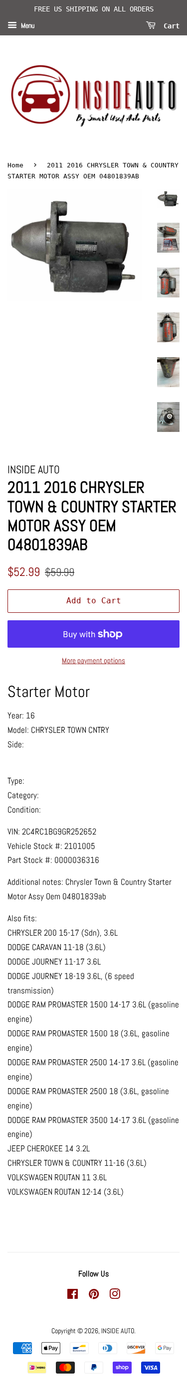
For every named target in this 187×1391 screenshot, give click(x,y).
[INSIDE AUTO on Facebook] (72, 1295)
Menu (26, 25)
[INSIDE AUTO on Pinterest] (93, 1295)
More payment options (93, 660)
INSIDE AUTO (117, 1330)
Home (15, 165)
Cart (170, 25)
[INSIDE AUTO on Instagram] (114, 1295)
